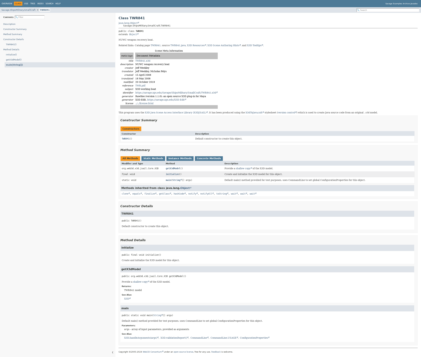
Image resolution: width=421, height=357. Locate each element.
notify (192, 193)
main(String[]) (14, 65)
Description (9, 24)
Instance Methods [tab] (180, 158)
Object (133, 34)
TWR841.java (178, 45)
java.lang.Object (128, 23)
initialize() (11, 54)
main (168, 180)
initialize (172, 174)
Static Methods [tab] (153, 158)
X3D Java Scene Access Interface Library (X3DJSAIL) (175, 112)
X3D (126, 298)
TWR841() (11, 44)
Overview (7, 3)
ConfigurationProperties (254, 337)
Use (26, 3)
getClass (164, 193)
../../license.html (144, 103)
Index (40, 3)
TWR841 (45, 10)
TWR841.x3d (142, 60)
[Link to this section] (159, 120)
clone (125, 193)
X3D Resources (196, 45)
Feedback (216, 352)
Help (58, 3)
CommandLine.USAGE (223, 337)
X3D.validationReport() (174, 337)
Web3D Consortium (152, 352)
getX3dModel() (14, 59)
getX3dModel (173, 168)
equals (136, 193)
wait (233, 193)
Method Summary (12, 34)
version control (286, 112)
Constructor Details (13, 39)
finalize (149, 193)
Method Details (11, 49)
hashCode (179, 193)
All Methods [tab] (130, 158)
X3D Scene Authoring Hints (223, 45)
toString (221, 193)
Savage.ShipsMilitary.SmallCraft (18, 10)
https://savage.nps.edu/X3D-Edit (166, 99)
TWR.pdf (140, 85)
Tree (32, 3)
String (176, 180)
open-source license (183, 352)
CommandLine (198, 337)
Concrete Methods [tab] (209, 158)
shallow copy (243, 168)
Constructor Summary (15, 29)
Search (49, 3)
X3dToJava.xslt (254, 112)
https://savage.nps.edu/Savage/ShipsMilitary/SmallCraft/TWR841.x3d (175, 92)
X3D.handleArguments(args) (140, 337)
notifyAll (206, 193)
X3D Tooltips (254, 45)
